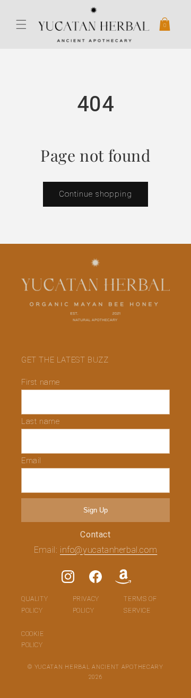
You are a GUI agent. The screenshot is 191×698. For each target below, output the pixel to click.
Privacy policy (86, 604)
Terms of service (140, 604)
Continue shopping (95, 194)
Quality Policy (34, 604)
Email (31, 460)
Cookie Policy (32, 639)
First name (40, 382)
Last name (40, 421)
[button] (21, 24)
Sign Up (95, 510)
